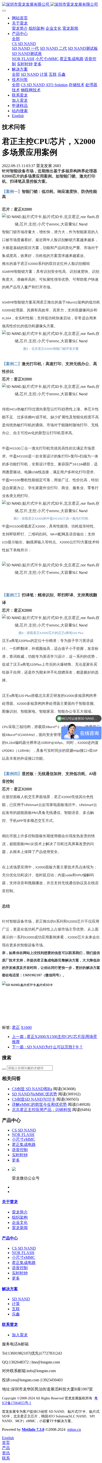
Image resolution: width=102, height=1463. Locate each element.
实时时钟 (20, 1155)
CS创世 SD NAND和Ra (32, 1089)
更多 (16, 1160)
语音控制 (20, 1150)
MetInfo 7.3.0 (33, 1429)
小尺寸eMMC (23, 1139)
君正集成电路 (24, 1144)
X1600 (26, 1027)
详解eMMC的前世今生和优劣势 (39, 1104)
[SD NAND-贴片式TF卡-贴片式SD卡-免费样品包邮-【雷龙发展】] (51, 4)
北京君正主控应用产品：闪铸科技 (41, 1110)
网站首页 (20, 18)
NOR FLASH (23, 1135)
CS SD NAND (24, 1130)
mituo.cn (74, 1429)
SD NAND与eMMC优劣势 (34, 1094)
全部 (16, 39)
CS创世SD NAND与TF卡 (33, 1099)
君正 (16, 1027)
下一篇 (47, 1047)
